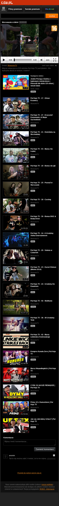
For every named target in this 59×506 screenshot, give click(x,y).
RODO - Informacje (47, 489)
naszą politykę (47, 485)
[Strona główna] (7, 3)
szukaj (52, 16)
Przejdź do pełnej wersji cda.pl (29, 473)
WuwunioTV (12, 65)
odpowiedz (51, 459)
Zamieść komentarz (45, 449)
